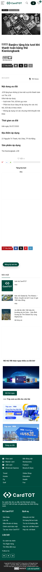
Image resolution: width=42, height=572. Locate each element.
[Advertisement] (21, 186)
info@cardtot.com (32, 566)
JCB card (5, 10)
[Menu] (2, 3)
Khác (16, 285)
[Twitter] (8, 556)
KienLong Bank (14, 10)
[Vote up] (10, 162)
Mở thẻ (33, 3)
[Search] (27, 3)
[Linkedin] (13, 556)
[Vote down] (6, 162)
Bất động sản (18, 320)
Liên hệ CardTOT (21, 281)
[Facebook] (4, 556)
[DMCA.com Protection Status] (21, 568)
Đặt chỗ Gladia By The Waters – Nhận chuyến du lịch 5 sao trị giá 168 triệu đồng (26, 298)
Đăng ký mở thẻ (11, 264)
